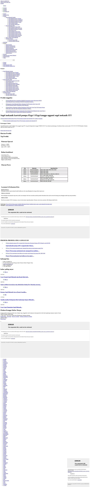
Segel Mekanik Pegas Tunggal (14, 18)
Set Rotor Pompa (9, 38)
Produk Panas (3, 316)
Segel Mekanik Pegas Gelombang (15, 19)
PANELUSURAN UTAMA (26, 316)
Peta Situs (9, 316)
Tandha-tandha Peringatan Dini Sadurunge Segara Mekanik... (18, 299)
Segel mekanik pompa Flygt (14, 31)
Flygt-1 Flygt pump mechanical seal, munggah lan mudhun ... (22, 251)
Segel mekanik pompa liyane (14, 36)
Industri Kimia (9, 44)
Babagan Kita (6, 15)
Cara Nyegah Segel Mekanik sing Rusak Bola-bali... (15, 277)
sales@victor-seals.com (8, 264)
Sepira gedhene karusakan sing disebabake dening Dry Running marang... (21, 284)
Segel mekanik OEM (10, 25)
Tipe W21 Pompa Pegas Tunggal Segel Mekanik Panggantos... (19, 112)
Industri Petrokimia (10, 48)
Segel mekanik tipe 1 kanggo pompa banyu (15, 205)
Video (4, 57)
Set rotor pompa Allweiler (13, 41)
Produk (4, 16)
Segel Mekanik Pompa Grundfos (15, 29)
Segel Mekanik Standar (10, 17)
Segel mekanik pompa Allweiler (15, 35)
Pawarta (5, 54)
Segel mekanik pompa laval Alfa (15, 28)
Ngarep (4, 13)
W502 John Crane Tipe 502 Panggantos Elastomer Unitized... (18, 108)
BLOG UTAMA (15, 316)
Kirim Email (3, 319)
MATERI (5, 42)
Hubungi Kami (6, 56)
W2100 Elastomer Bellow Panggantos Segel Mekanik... (17, 105)
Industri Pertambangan (10, 45)
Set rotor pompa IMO (12, 40)
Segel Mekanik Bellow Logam (14, 22)
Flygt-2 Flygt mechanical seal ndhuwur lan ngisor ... (20, 256)
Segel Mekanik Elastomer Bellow (15, 20)
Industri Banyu (9, 53)
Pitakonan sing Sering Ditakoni (9, 55)
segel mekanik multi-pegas (13, 24)
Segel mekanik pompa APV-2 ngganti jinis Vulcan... (20, 245)
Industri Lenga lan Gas (10, 47)
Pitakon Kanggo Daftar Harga (7, 314)
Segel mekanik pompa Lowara (14, 34)
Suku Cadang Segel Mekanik (12, 37)
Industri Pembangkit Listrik (11, 49)
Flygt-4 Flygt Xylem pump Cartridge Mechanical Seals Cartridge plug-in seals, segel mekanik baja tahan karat (29, 204)
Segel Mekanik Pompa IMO (14, 26)
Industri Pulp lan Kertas (11, 50)
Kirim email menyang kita (6, 130)
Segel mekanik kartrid (13, 23)
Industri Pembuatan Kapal (11, 51)
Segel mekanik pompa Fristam (14, 32)
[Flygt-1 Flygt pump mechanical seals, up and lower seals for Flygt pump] (24, 248)
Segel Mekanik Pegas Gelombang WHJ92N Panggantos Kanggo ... (20, 101)
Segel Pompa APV (12, 30)
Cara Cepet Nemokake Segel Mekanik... (11, 307)
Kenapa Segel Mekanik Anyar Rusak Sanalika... (14, 292)
